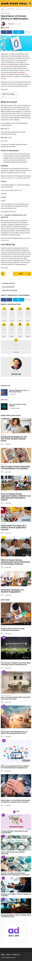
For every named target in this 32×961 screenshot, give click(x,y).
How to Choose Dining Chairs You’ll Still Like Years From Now (15, 698)
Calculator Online (8, 287)
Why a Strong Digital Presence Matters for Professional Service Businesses (15, 767)
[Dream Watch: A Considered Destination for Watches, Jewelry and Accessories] (16, 785)
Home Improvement (6, 695)
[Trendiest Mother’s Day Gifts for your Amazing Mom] (16, 821)
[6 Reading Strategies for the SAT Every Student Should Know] (16, 425)
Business (3, 729)
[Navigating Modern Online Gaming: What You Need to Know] (16, 905)
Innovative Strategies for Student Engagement (12, 591)
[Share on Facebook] (6, 32)
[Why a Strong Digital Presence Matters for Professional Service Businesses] (16, 751)
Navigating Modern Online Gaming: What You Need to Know (16, 915)
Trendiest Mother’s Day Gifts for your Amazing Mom (14, 832)
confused (16, 352)
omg (20, 320)
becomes (4, 64)
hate (28, 336)
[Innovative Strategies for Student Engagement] (16, 578)
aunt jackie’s (4, 240)
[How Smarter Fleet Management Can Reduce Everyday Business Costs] (16, 717)
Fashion (3, 798)
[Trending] (4, 637)
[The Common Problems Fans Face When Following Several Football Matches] (16, 648)
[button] (30, 3)
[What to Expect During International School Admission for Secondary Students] (16, 546)
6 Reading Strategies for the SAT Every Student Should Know (14, 439)
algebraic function (8, 283)
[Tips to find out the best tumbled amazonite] (16, 843)
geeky (11, 336)
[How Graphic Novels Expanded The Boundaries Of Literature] (16, 455)
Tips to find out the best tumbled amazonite (13, 853)
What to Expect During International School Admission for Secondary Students (15, 562)
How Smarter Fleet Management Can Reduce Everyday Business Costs (14, 732)
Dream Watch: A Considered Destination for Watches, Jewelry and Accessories (15, 801)
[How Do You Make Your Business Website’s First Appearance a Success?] (16, 863)
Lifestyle (3, 626)
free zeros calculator (9, 290)
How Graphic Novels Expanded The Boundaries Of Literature (15, 467)
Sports (3, 661)
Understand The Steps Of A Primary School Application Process (13, 527)
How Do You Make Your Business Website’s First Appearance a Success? (15, 874)
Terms (3, 954)
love (20, 336)
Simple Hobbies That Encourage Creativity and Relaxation (12, 629)
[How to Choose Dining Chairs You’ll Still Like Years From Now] (16, 682)
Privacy (8, 954)
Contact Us (16, 954)
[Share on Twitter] (18, 32)
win (28, 320)
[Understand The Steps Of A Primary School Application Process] (16, 514)
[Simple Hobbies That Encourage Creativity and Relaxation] (16, 613)
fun (4, 320)
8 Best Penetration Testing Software (17, 405)
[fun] (4, 537)
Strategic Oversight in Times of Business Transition (16, 895)
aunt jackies (26, 238)
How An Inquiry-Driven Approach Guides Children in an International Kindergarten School (16, 497)
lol (12, 320)
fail (4, 336)
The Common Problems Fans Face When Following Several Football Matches (16, 663)
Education (5, 13)
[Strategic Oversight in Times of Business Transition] (16, 884)
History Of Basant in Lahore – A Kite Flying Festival (19, 391)
